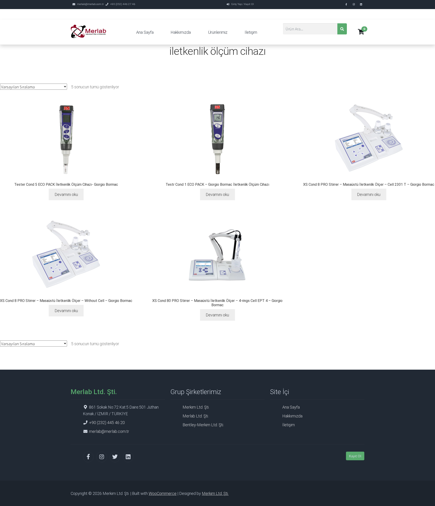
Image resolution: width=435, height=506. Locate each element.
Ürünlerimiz (217, 32)
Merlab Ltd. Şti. (196, 416)
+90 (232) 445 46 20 (107, 422)
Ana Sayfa (145, 32)
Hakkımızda (181, 32)
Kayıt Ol (355, 456)
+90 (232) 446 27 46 (122, 4)
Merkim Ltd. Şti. (196, 407)
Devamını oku (66, 194)
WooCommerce (162, 493)
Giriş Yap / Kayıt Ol (242, 4)
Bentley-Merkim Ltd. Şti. (203, 424)
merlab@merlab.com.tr (90, 4)
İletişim (251, 32)
